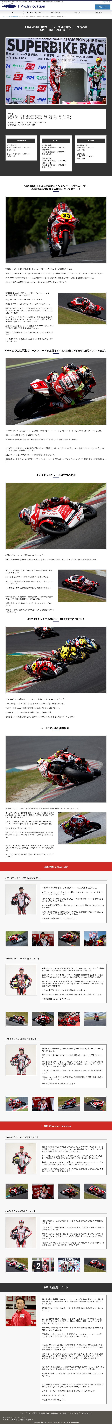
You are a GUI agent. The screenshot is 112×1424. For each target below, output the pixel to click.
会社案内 (98, 12)
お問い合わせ (102, 7)
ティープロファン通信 (34, 12)
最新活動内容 (55, 12)
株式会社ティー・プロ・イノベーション (53, 1422)
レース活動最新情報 (13, 16)
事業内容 (77, 12)
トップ (3, 16)
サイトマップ (106, 2)
